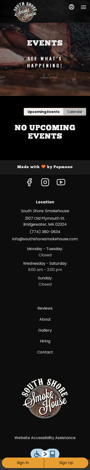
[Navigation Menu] (83, 7)
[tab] (43, 112)
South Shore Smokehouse (45, 398)
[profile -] (71, 7)
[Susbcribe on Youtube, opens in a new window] (61, 184)
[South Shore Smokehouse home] (25, 12)
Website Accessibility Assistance (45, 438)
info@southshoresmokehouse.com (45, 239)
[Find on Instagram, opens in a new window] (45, 184)
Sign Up (66, 462)
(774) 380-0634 (45, 232)
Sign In (23, 462)
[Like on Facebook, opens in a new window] (29, 184)
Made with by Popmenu (38, 167)
